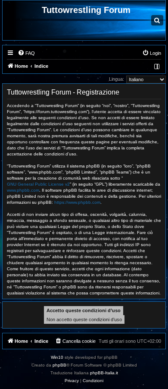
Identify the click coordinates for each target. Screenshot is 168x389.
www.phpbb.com (23, 190)
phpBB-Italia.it (104, 372)
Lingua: (116, 79)
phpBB (59, 365)
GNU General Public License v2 (38, 184)
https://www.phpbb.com (77, 202)
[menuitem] (26, 53)
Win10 (57, 357)
